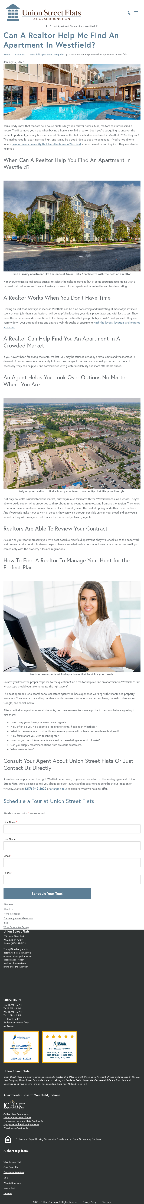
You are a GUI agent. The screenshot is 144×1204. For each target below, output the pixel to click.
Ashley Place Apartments (16, 1113)
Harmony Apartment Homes (17, 1117)
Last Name (10, 839)
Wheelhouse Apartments (16, 1127)
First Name (10, 822)
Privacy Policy (89, 1202)
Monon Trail (9, 1188)
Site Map (106, 1202)
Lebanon (8, 1193)
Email (7, 855)
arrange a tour (59, 788)
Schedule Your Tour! (47, 893)
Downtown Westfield (14, 1172)
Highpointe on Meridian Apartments (21, 1124)
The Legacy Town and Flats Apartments (23, 1120)
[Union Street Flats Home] (43, 12)
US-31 (6, 1177)
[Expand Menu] (134, 18)
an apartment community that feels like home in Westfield (46, 144)
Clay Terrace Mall (12, 1161)
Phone (7, 872)
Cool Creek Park (11, 1167)
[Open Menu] (136, 13)
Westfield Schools (12, 1182)
